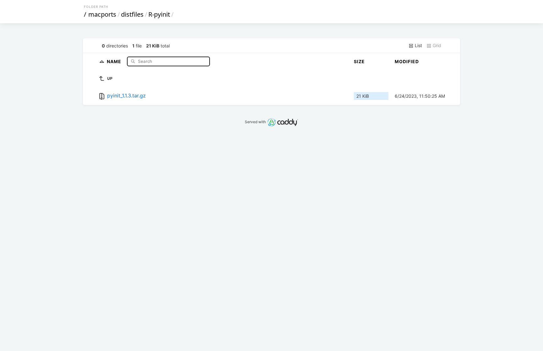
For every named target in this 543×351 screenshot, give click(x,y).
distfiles (132, 14)
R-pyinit (159, 14)
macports (102, 14)
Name (115, 61)
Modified (407, 61)
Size (359, 61)
